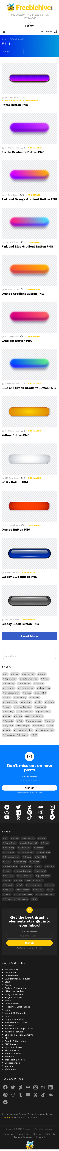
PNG (20, 721)
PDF (7, 1038)
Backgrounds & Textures (17, 978)
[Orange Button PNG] (29, 506)
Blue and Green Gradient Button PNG (29, 388)
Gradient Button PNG (17, 341)
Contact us (8, 1117)
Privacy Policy (23, 1134)
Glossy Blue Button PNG (19, 577)
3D (6, 674)
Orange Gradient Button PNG (23, 293)
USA (35, 735)
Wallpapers (10, 1069)
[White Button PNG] (29, 459)
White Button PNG (15, 482)
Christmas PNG (27, 688)
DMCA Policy (50, 1134)
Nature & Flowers (14, 1031)
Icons (7, 1010)
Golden (50, 702)
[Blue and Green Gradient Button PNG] (29, 364)
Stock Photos (12, 1050)
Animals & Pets (13, 969)
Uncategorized (12, 1063)
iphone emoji (44, 711)
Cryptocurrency (12, 693)
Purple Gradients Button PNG (23, 152)
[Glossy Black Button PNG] (29, 600)
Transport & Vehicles (16, 1059)
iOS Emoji (9, 711)
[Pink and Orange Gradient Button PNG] (29, 176)
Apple (42, 674)
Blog (7, 982)
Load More (29, 636)
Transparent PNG (45, 730)
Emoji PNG (41, 693)
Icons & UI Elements (13, 101)
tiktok (7, 730)
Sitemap (37, 1134)
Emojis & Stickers (14, 994)
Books (8, 985)
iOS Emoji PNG (25, 711)
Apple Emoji (10, 679)
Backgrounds (11, 975)
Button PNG (25, 683)
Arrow (45, 679)
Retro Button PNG (15, 105)
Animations (10, 972)
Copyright (40, 1137)
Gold (39, 702)
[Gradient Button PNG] (29, 317)
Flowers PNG (11, 702)
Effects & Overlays (14, 991)
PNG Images (31, 101)
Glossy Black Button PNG (20, 624)
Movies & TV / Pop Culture (19, 1028)
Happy (8, 707)
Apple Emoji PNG (29, 679)
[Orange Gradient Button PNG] (29, 270)
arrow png (9, 683)
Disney (28, 693)
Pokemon (39, 725)
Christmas (9, 688)
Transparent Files (24, 730)
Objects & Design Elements (19, 1035)
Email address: (29, 776)
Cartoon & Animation (16, 988)
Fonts (8, 1000)
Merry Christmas (35, 716)
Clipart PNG (44, 688)
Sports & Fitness (13, 1047)
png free (9, 725)
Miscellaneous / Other (16, 1022)
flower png (21, 697)
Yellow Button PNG (16, 435)
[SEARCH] (55, 32)
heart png (41, 707)
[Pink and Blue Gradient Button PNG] (29, 223)
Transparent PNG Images (16, 735)
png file (50, 721)
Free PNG (26, 702)
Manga (19, 716)
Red (51, 725)
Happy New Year (23, 707)
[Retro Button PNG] (29, 78)
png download (34, 721)
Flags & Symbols (13, 997)
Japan (7, 716)
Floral (7, 697)
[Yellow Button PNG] (29, 411)
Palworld (9, 721)
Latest (29, 26)
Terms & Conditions (23, 1137)
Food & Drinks (12, 1003)
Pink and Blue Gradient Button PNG (27, 246)
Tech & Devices (13, 1053)
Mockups (9, 1025)
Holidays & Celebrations (17, 1007)
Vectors (9, 1066)
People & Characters (15, 1041)
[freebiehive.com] (29, 1145)
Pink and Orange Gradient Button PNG (29, 199)
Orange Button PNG (16, 529)
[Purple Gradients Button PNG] (29, 128)
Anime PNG (29, 674)
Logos (8, 1016)
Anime (16, 674)
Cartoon (39, 683)
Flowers (35, 697)
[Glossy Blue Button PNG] (29, 553)
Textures (9, 1056)
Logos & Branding (14, 1019)
